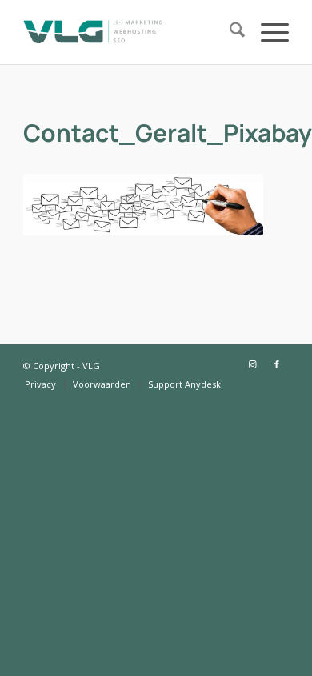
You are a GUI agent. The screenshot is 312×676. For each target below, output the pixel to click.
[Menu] (267, 32)
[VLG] (129, 32)
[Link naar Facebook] (277, 364)
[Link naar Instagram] (253, 364)
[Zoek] (229, 32)
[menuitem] (229, 32)
